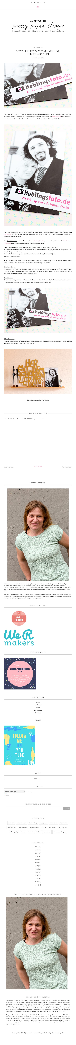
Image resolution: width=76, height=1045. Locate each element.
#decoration (53, 823)
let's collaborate (38, 710)
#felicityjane (63, 823)
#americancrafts (21, 823)
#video (38, 832)
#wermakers (46, 832)
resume (38, 707)
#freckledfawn (12, 827)
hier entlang (7, 234)
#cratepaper (43, 823)
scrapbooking (38, 705)
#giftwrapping (23, 827)
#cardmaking (33, 823)
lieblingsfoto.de (56, 116)
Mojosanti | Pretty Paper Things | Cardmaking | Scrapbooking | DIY (44, 1033)
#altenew (11, 823)
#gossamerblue (34, 827)
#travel (23, 832)
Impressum (38, 713)
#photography (38, 48)
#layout (44, 827)
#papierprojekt (63, 827)
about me (38, 702)
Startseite (38, 466)
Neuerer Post (9, 467)
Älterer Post (67, 467)
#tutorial (30, 832)
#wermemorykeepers (60, 832)
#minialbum (52, 827)
